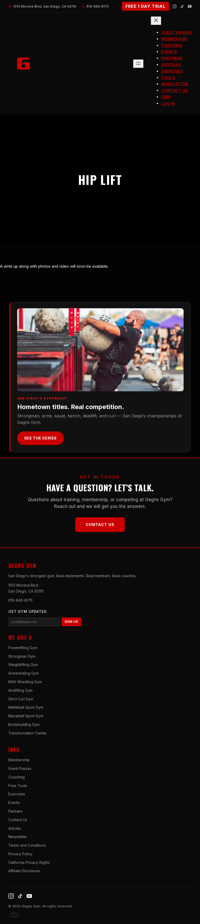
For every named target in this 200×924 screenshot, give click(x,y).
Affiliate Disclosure (24, 871)
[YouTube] (190, 6)
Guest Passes (20, 768)
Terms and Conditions (27, 845)
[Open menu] (138, 63)
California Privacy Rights (29, 862)
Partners (15, 811)
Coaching (16, 777)
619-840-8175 (20, 600)
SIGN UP (71, 622)
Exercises (16, 794)
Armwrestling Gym (23, 673)
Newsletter (17, 836)
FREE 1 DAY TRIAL (145, 6)
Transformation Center (27, 733)
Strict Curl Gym (20, 699)
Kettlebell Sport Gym (25, 707)
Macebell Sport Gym (25, 716)
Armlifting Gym (20, 690)
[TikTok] (182, 6)
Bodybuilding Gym (24, 724)
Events (14, 802)
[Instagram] (175, 6)
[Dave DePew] (14, 915)
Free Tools (17, 785)
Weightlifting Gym (23, 664)
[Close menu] (156, 20)
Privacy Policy (20, 854)
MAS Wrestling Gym (25, 682)
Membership (19, 760)
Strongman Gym (21, 656)
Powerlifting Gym (22, 647)
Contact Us (100, 524)
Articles (14, 828)
